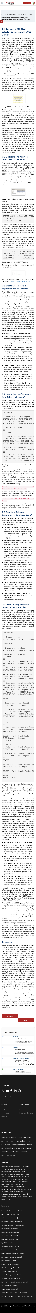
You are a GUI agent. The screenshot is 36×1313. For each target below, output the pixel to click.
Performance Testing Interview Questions (14, 1282)
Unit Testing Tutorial (25, 1189)
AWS (24, 1144)
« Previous (10, 1016)
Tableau (23, 1152)
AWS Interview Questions (9, 1218)
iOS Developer (5, 1144)
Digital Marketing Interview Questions (12, 1253)
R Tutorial (15, 1189)
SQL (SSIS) (29, 14)
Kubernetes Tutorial (7, 1184)
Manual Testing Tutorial (8, 1181)
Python (12, 1141)
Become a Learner (25, 1110)
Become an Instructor (26, 1113)
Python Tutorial (19, 1186)
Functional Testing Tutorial (20, 1176)
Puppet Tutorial (19, 1191)
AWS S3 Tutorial (6, 1176)
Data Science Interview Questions (11, 1250)
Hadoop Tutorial (15, 1174)
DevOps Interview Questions (10, 1214)
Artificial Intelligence (7, 1155)
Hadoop (29, 1144)
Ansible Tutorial (16, 1196)
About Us (4, 1116)
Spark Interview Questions (9, 1243)
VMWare (16, 1152)
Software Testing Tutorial (21, 1166)
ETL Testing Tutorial (7, 1186)
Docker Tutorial (5, 1199)
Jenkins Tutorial (6, 1196)
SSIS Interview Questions (9, 1296)
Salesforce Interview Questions (10, 1232)
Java (2, 1141)
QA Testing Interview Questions (11, 1221)
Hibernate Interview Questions (10, 1239)
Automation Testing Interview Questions (13, 1293)
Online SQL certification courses (20, 281)
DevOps (28, 1137)
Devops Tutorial (6, 1171)
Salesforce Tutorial (7, 1166)
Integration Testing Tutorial (9, 1194)
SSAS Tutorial (5, 1179)
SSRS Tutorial (25, 1174)
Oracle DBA (26, 1141)
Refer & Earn (9, 1097)
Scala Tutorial (19, 1184)
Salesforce (4, 1137)
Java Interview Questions (9, 1236)
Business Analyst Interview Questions (12, 1211)
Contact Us (5, 1113)
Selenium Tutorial (22, 1181)
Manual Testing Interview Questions (12, 1275)
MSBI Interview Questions (9, 1285)
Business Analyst (17, 1144)
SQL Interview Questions (9, 1228)
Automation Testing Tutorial (19, 1179)
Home (3, 14)
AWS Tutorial (5, 1174)
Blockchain (18, 1141)
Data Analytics (15, 1148)
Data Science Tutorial (18, 1171)
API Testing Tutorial (7, 1191)
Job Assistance (6, 1110)
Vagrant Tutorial (27, 1196)
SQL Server (21, 14)
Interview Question (11, 14)
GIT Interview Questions (25, 1296)
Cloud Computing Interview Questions (12, 1268)
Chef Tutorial (23, 1194)
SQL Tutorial (5, 1169)
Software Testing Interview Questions (12, 1225)
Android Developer (7, 1152)
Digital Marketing (26, 1148)
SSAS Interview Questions (9, 1261)
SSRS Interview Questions (9, 1271)
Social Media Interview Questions (11, 1278)
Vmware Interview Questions (10, 1246)
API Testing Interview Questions (11, 1257)
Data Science (5, 1148)
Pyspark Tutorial (6, 1189)
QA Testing (21, 1137)
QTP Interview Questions (9, 1289)
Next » (26, 1020)
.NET (7, 1141)
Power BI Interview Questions (10, 1264)
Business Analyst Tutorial (17, 1169)
